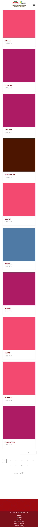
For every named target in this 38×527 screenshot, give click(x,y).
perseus (8, 85)
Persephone (10, 174)
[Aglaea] (23, 199)
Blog (19, 515)
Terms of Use (19, 521)
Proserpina (10, 442)
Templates (8, 43)
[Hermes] (23, 289)
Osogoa (8, 264)
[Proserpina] (23, 423)
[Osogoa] (23, 244)
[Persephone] (23, 155)
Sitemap (19, 517)
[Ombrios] (23, 378)
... (27, 465)
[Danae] (23, 333)
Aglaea (8, 219)
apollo (8, 40)
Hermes (8, 308)
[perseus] (23, 66)
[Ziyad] (19, 4)
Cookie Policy (19, 526)
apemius (8, 130)
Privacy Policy (19, 523)
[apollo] (23, 21)
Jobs (19, 519)
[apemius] (23, 110)
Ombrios (8, 397)
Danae (7, 353)
